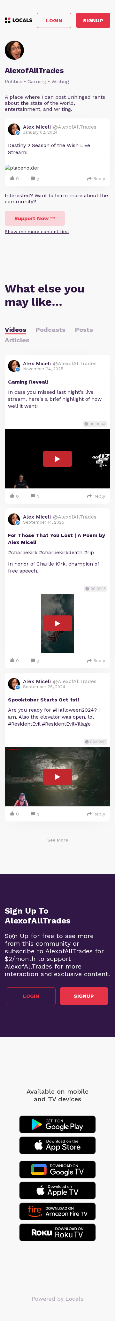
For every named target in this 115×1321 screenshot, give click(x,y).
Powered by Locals (58, 1298)
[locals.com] (18, 20)
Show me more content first (37, 231)
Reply (99, 178)
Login (54, 20)
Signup (93, 20)
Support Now (31, 218)
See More (57, 839)
